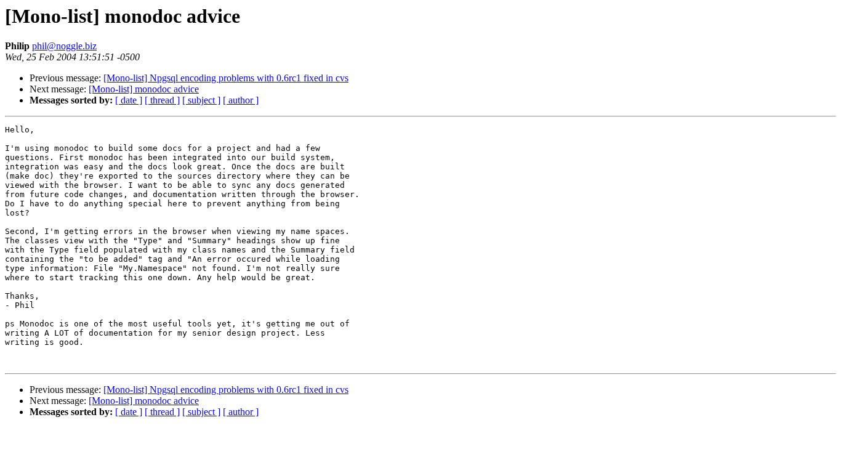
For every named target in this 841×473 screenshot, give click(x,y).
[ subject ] (201, 100)
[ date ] (128, 100)
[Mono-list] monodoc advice (144, 89)
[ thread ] (162, 100)
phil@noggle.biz (64, 46)
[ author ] (241, 100)
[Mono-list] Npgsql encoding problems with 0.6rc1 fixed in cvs (225, 78)
